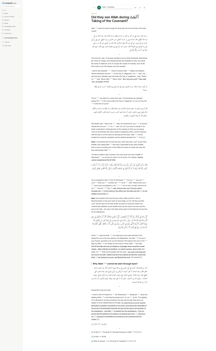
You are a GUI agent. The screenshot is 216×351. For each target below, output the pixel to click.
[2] (107, 194)
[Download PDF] (144, 7)
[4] (98, 319)
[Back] (94, 7)
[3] (141, 257)
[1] (144, 137)
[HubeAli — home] (11, 3)
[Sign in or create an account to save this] (139, 7)
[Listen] (99, 8)
